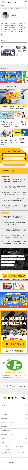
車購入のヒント (14, 6)
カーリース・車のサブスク (8, 6)
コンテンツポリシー (5, 456)
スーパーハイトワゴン (7, 265)
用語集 (2, 438)
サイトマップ (4, 458)
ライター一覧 (4, 446)
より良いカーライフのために (8, 422)
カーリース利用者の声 (19, 6)
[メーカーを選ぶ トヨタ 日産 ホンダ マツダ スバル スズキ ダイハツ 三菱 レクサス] (14, 154)
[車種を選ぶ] (14, 158)
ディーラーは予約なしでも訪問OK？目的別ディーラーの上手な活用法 (15, 187)
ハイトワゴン (11, 261)
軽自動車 (21, 255)
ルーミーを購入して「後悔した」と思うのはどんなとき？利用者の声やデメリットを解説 (15, 206)
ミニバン (4, 258)
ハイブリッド (21, 258)
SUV (3, 261)
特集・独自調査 (25, 6)
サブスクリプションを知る (7, 434)
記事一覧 (2, 5)
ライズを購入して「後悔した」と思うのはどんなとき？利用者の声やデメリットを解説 (15, 193)
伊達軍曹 (18, 8)
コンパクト (12, 258)
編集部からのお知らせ (6, 442)
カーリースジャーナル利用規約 (6, 453)
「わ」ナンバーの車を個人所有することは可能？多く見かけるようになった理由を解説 (15, 242)
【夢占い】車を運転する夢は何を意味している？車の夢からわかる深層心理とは (15, 180)
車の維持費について (5, 430)
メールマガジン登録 (5, 449)
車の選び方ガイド (11, 47)
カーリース (5, 255)
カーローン (13, 255)
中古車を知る (4, 426)
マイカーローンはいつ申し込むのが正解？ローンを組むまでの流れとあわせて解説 (15, 199)
